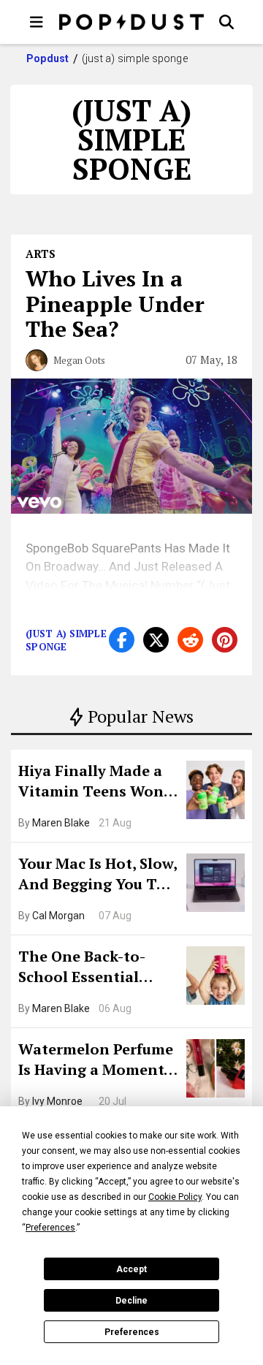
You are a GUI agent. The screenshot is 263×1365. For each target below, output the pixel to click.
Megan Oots (79, 360)
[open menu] (36, 22)
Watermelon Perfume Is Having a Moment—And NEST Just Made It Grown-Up (97, 1061)
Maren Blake (61, 823)
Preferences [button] (50, 1228)
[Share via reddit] (190, 640)
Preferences (131, 1332)
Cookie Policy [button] (175, 1197)
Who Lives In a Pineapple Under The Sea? (115, 303)
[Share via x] (156, 640)
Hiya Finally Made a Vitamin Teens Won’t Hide (96, 783)
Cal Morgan (58, 915)
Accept (131, 1269)
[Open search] (226, 22)
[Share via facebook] (121, 640)
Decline (131, 1301)
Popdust (47, 58)
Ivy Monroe (57, 1101)
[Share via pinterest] (224, 640)
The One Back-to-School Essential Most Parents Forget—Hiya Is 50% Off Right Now (93, 968)
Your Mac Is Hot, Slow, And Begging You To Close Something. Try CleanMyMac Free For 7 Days (97, 875)
